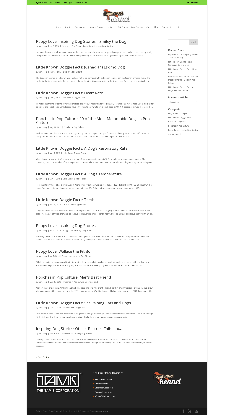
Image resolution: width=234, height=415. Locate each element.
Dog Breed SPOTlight (72, 72)
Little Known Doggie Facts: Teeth (65, 199)
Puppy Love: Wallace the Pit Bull (64, 251)
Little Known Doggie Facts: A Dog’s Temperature (79, 174)
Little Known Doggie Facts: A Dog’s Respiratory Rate (82, 148)
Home (58, 27)
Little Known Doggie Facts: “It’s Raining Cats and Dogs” (84, 302)
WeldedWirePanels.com (105, 396)
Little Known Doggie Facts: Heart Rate (69, 92)
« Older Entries (42, 357)
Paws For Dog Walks (177, 121)
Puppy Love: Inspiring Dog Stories (98, 46)
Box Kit (68, 27)
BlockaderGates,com (104, 387)
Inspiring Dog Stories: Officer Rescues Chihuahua (79, 328)
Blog (156, 27)
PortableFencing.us (103, 392)
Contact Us (167, 27)
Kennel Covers (96, 27)
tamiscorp (43, 46)
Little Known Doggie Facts (73, 97)
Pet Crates (123, 27)
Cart (148, 27)
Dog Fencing (137, 27)
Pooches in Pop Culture (71, 46)
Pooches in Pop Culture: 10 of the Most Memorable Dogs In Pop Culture (93, 120)
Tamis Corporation (99, 411)
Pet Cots (110, 27)
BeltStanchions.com (103, 379)
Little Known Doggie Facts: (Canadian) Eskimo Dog (80, 67)
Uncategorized (91, 282)
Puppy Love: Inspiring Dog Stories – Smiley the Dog (81, 41)
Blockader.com (101, 383)
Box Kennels (80, 27)
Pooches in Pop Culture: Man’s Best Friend (73, 277)
